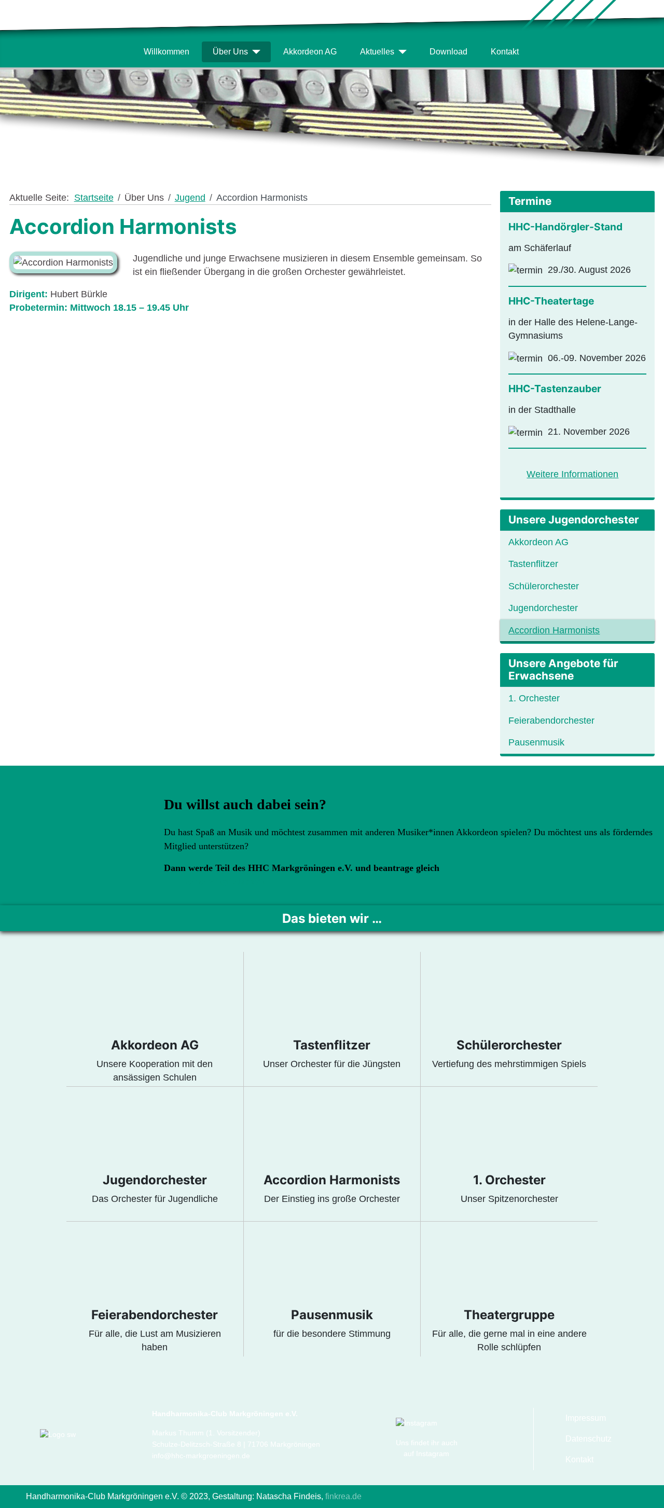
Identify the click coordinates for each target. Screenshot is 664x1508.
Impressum (585, 1418)
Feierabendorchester (551, 720)
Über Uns (230, 51)
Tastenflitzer (533, 564)
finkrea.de (342, 1496)
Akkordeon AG (310, 51)
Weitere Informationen (572, 474)
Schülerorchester (543, 586)
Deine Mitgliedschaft (223, 881)
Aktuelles (377, 51)
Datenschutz (588, 1438)
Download (448, 51)
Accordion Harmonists (554, 630)
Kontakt (505, 51)
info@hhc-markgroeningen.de (201, 1455)
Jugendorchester (543, 608)
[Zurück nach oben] (650, 1494)
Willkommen (166, 51)
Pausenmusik (536, 742)
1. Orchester (534, 698)
